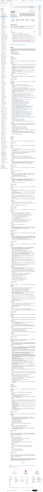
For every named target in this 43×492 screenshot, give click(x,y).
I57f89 (24, 96)
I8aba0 (20, 100)
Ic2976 (34, 180)
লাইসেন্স (12, 490)
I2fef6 (22, 395)
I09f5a (27, 238)
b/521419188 (33, 66)
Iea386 (34, 173)
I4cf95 (25, 102)
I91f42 (28, 163)
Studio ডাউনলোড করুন (34, 481)
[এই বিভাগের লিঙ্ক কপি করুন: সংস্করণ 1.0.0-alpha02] (17, 430)
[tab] (12, 30)
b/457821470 (13, 125)
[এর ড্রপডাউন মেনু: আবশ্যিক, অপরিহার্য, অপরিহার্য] (13, 1)
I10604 (23, 128)
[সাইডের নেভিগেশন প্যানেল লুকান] (7, 490)
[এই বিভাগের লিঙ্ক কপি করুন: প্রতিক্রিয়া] (14, 47)
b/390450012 (13, 72)
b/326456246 (31, 163)
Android (10, 478)
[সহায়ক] (34, 9)
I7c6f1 (12, 199)
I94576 (29, 304)
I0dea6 (23, 111)
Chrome (20, 487)
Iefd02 (24, 224)
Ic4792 (27, 103)
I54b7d (23, 126)
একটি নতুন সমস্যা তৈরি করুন (14, 52)
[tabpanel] (23, 37)
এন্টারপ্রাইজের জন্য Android (11, 479)
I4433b (21, 110)
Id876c (18, 306)
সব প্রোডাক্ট (32, 487)
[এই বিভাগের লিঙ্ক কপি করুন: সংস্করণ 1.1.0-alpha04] (17, 241)
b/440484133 (15, 130)
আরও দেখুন (16, 0)
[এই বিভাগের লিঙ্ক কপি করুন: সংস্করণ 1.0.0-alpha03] (17, 411)
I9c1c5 (27, 216)
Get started (2, 2)
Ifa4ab (23, 153)
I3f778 (24, 101)
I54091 (20, 276)
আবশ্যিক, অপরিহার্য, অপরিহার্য (9, 0)
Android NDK (33, 482)
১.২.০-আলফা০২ (32, 21)
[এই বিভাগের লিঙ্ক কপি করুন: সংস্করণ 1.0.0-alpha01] (17, 452)
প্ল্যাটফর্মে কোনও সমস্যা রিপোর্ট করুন (39, 478)
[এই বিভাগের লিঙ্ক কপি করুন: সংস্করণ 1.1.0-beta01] (17, 165)
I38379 (30, 273)
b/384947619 (26, 96)
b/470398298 (13, 86)
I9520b (30, 156)
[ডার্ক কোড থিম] (34, 31)
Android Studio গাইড (34, 478)
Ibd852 (22, 176)
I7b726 (16, 150)
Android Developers (12, 9)
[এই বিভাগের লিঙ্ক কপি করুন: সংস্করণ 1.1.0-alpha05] (17, 230)
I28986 (35, 64)
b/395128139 (31, 121)
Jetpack (6, 2)
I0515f (34, 303)
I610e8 (26, 99)
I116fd (24, 175)
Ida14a (27, 274)
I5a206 (13, 159)
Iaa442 (21, 218)
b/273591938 (28, 99)
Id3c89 (28, 289)
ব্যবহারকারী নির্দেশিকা (31, 11)
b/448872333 (26, 128)
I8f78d (28, 152)
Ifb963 (21, 134)
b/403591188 (28, 121)
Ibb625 (31, 66)
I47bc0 (14, 297)
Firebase (23, 487)
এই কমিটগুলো (34, 81)
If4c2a (34, 124)
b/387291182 (25, 126)
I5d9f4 (24, 275)
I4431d (25, 182)
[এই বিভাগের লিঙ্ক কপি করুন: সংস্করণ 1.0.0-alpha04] (17, 386)
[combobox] (24, 0)
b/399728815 (24, 110)
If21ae (22, 127)
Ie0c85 (31, 157)
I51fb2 (21, 300)
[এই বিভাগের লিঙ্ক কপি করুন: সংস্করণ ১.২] (14, 57)
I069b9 (22, 292)
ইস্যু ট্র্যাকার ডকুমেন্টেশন (17, 54)
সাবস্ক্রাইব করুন (35, 490)
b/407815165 (27, 102)
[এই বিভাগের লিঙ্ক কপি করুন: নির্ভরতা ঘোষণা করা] (17, 24)
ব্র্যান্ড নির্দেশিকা (15, 490)
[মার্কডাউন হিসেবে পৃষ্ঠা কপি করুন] (18, 12)
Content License (17, 465)
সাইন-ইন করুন (40, 0)
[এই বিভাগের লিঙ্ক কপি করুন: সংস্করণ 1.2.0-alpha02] (17, 58)
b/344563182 (13, 117)
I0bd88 (13, 130)
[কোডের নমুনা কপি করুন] (35, 31)
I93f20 (31, 132)
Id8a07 (14, 197)
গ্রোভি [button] (11, 30)
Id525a (12, 194)
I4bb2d (27, 114)
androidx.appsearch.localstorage (14, 16)
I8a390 (17, 299)
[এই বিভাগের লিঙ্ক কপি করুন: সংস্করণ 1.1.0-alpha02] (17, 311)
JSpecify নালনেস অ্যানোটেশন (19, 161)
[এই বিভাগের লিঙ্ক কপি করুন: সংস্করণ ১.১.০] (14, 138)
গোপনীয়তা (10, 490)
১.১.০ (16, 21)
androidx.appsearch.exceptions (14, 15)
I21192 (19, 280)
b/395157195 (27, 101)
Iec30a (33, 269)
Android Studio (36, 0)
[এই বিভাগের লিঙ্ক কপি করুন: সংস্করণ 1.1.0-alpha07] (17, 184)
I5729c (29, 113)
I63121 (32, 239)
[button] (4, 9)
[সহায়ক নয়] (35, 9)
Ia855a (30, 219)
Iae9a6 (13, 332)
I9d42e (26, 217)
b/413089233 (13, 92)
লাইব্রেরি (21, 9)
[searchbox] (4, 6)
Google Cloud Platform (27, 487)
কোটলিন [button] (15, 30)
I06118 (30, 252)
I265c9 (33, 270)
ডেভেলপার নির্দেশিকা (33, 479)
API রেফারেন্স (33, 480)
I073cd (27, 112)
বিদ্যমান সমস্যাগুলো (16, 50)
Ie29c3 (26, 121)
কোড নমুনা (35, 11)
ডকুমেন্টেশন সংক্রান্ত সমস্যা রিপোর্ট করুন (39, 479)
